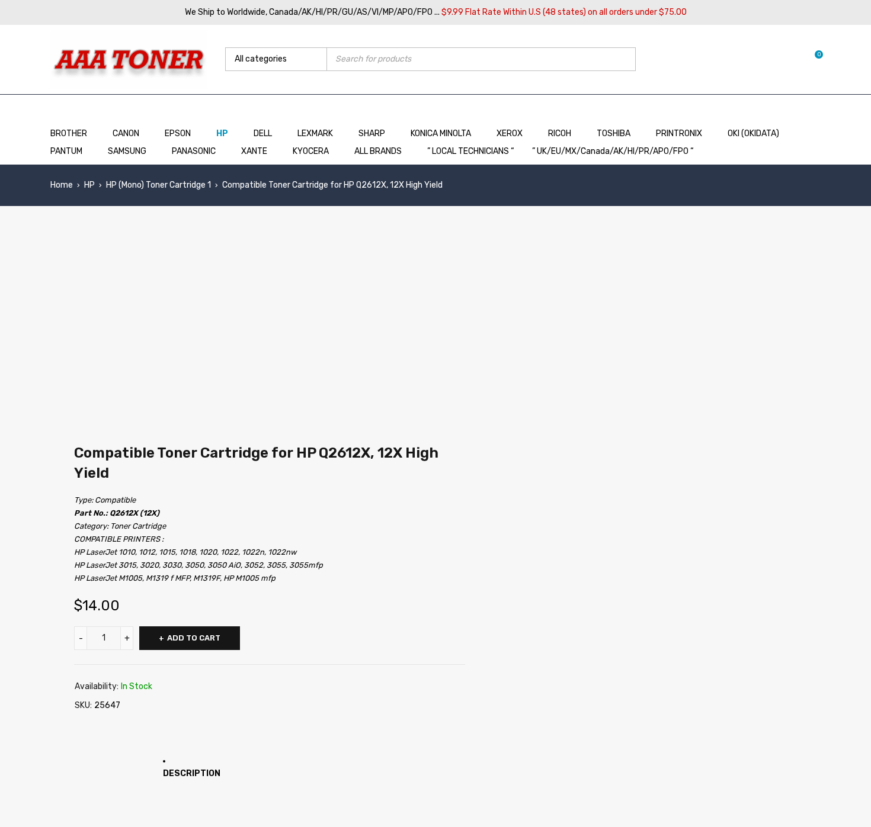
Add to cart (193, 637)
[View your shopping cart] (812, 59)
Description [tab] (191, 773)
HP (89, 185)
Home (61, 185)
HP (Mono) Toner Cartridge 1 (158, 185)
